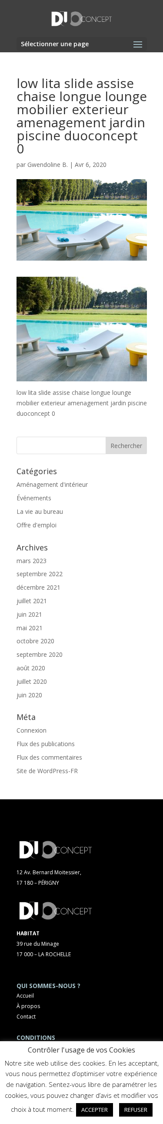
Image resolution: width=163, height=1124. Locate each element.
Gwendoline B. (47, 164)
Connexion (32, 730)
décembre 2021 (38, 587)
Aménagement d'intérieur (52, 484)
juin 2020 (29, 695)
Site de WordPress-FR (47, 771)
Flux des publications (46, 744)
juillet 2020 (32, 681)
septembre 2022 (40, 574)
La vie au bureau (40, 511)
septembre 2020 (40, 654)
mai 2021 (30, 628)
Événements (34, 498)
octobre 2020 (35, 641)
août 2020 (31, 668)
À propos (28, 1006)
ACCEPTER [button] (94, 1110)
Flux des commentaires (49, 757)
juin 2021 (29, 614)
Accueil (25, 995)
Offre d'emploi (37, 525)
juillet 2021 (32, 601)
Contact (26, 1016)
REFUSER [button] (135, 1110)
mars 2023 (32, 561)
